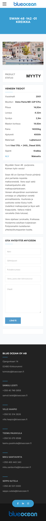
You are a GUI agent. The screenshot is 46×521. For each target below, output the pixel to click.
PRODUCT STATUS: (10, 76)
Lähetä (12, 320)
